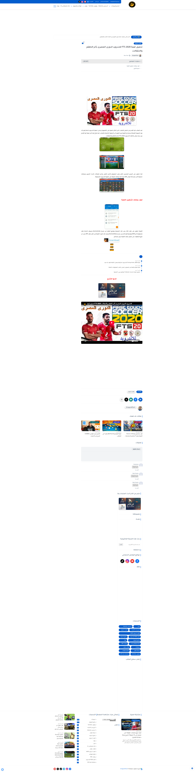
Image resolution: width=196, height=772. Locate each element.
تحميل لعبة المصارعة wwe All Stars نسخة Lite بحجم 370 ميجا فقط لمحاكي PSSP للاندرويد (59, 746)
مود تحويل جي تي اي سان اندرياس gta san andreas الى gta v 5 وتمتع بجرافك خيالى (59, 728)
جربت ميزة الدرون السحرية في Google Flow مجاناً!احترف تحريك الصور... (112, 37)
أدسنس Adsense (103, 6)
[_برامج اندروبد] (74, 2)
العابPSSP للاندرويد (135, 636)
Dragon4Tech (135, 55)
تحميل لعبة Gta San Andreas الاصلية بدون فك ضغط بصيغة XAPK (59, 737)
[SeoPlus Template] (141, 769)
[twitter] (58, 769)
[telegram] (64, 769)
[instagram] (82, 2)
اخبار (139, 626)
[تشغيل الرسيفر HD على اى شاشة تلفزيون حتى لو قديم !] (69, 717)
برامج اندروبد (123, 636)
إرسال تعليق (136, 449)
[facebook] (88, 2)
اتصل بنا (91, 1)
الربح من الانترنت (135, 630)
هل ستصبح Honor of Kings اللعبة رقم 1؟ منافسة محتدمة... (133, 435)
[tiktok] (79, 2)
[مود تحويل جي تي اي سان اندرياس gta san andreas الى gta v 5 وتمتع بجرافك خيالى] (69, 726)
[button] (135, 399)
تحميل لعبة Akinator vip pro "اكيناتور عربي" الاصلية (127, 272)
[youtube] (85, 2)
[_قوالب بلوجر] (62, 2)
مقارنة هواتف (125, 650)
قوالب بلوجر (126, 647)
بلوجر (86, 6)
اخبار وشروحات (115, 6)
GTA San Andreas (124, 654)
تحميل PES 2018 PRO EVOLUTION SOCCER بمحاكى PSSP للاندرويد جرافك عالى (59, 755)
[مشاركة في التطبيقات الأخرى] (122, 399)
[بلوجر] (65, 2)
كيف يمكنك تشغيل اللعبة (132, 66)
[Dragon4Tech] (132, 4)
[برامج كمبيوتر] (68, 2)
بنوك (58, 6)
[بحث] (55, 6)
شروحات (138, 647)
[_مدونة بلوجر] (60, 2)
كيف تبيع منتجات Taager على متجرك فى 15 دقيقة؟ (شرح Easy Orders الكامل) (131, 735)
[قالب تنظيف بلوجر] (54, 2)
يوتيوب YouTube (93, 6)
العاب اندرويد (138, 43)
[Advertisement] (98, 23)
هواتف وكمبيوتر (77, 6)
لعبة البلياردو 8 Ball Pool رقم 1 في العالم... (112, 435)
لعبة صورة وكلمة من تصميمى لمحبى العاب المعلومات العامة (124, 267)
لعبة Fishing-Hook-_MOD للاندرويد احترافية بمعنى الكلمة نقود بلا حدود (122, 262)
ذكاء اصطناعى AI (65, 6)
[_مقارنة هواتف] (71, 2)
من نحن (97, 1)
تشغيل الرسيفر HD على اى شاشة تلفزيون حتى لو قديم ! (59, 718)
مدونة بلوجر (137, 650)
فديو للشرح (136, 68)
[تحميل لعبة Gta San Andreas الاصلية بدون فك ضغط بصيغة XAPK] (69, 735)
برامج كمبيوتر (136, 640)
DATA (112, 250)
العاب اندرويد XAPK (135, 633)
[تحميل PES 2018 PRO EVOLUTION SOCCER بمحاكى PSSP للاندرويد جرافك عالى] (69, 754)
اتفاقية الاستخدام (104, 1)
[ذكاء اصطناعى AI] (57, 2)
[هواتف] (77, 2)
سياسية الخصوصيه (114, 1)
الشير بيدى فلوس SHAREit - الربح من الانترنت (92, 435)
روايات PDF (124, 643)
